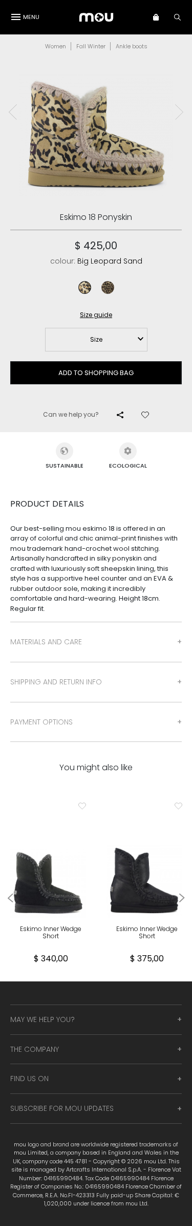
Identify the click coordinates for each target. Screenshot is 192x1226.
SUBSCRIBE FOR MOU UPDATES (62, 1108)
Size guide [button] (96, 314)
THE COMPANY (34, 1049)
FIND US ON (29, 1078)
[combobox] (96, 339)
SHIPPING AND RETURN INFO (56, 682)
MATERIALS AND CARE (46, 642)
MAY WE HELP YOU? (42, 1019)
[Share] (120, 414)
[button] (161, 17)
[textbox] (96, 339)
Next (179, 112)
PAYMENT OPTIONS (41, 722)
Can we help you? (71, 414)
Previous (12, 112)
